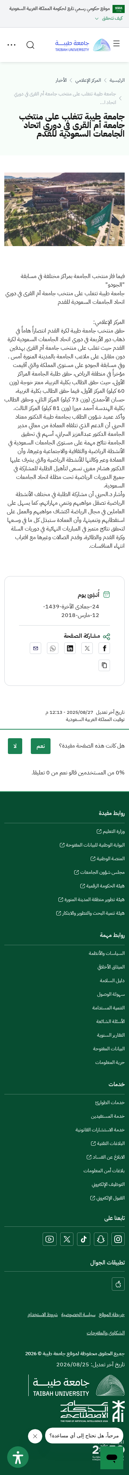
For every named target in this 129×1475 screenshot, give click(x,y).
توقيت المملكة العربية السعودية (95, 719)
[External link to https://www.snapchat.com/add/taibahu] (101, 1239)
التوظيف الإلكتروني (108, 1184)
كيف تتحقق (112, 18)
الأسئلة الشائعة (110, 1021)
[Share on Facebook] (104, 648)
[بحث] (30, 45)
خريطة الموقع (112, 1314)
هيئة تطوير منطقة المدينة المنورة (94, 900)
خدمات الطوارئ (110, 1102)
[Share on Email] (35, 648)
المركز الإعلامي (88, 80)
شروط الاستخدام (43, 1314)
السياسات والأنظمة (107, 953)
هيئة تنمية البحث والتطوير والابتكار (93, 914)
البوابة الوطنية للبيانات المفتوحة (95, 845)
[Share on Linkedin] (70, 648)
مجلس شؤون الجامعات (102, 873)
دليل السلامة (112, 980)
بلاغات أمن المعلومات (104, 1170)
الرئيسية (117, 80)
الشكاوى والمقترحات (106, 1333)
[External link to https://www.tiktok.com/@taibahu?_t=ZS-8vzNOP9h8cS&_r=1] (83, 1239)
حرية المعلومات (110, 1062)
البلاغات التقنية (111, 1144)
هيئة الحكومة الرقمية (105, 886)
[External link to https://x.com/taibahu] (66, 1239)
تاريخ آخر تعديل (110, 712)
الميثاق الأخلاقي (111, 967)
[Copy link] (104, 665)
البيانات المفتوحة (109, 1048)
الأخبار (61, 80)
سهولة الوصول (111, 994)
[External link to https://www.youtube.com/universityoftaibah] (50, 1239)
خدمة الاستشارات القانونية (100, 1130)
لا (15, 746)
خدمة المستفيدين (108, 1116)
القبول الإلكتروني (110, 1198)
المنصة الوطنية (111, 859)
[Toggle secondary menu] (11, 45)
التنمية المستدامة (108, 1008)
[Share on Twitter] (87, 648)
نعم (41, 746)
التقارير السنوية (111, 1035)
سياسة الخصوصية (78, 1314)
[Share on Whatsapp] (52, 648)
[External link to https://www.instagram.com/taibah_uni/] (118, 1239)
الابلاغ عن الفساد (109, 1158)
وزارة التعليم (114, 832)
